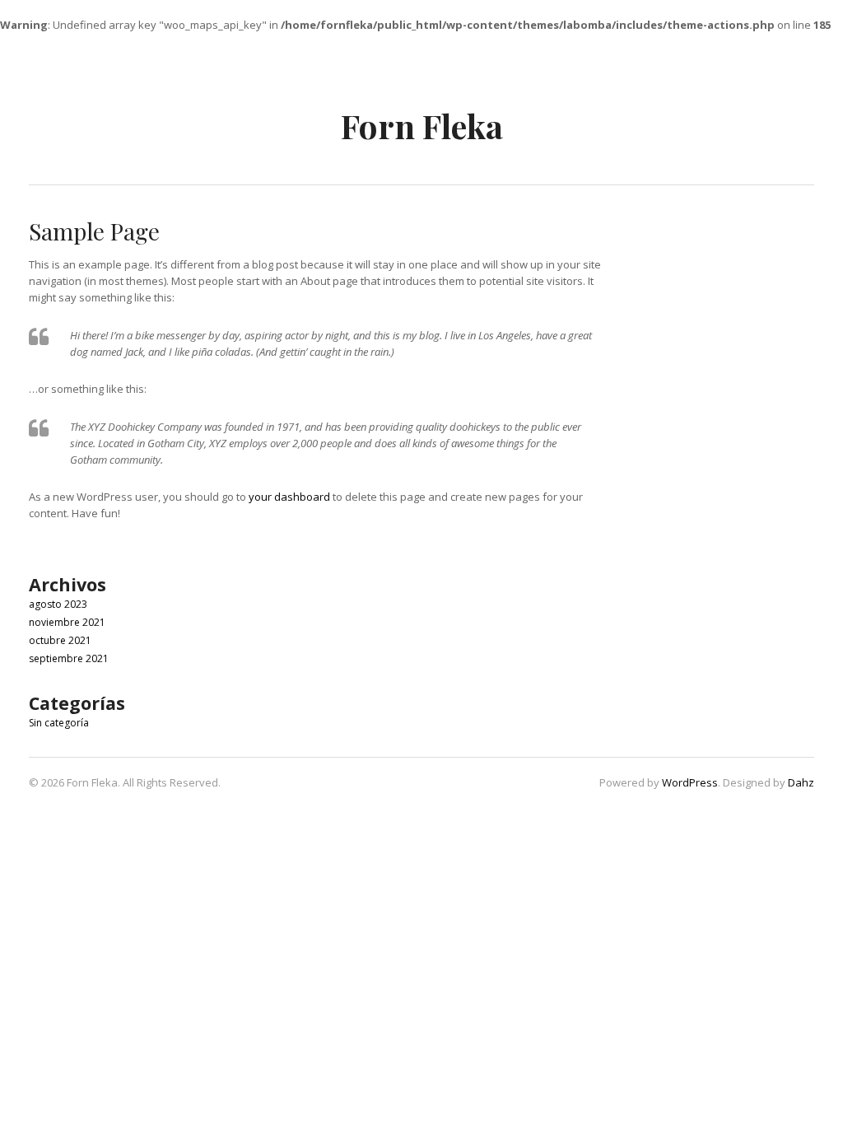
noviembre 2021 (67, 622)
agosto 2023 (58, 604)
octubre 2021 (60, 640)
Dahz (801, 782)
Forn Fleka (422, 125)
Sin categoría (59, 723)
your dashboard (289, 496)
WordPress (690, 782)
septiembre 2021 (69, 658)
